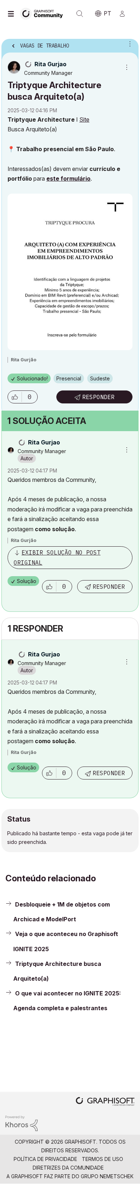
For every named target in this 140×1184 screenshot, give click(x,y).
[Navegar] (12, 14)
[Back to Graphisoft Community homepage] (44, 13)
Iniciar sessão (125, 13)
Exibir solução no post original (57, 557)
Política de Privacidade (45, 1159)
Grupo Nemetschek (107, 1176)
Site (84, 119)
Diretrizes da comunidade (68, 1168)
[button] (15, 397)
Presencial (68, 378)
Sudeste (100, 378)
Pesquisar (79, 13)
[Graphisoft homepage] (105, 1102)
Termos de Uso (102, 1159)
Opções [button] (128, 43)
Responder (98, 397)
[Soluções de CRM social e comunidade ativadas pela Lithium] (21, 1123)
